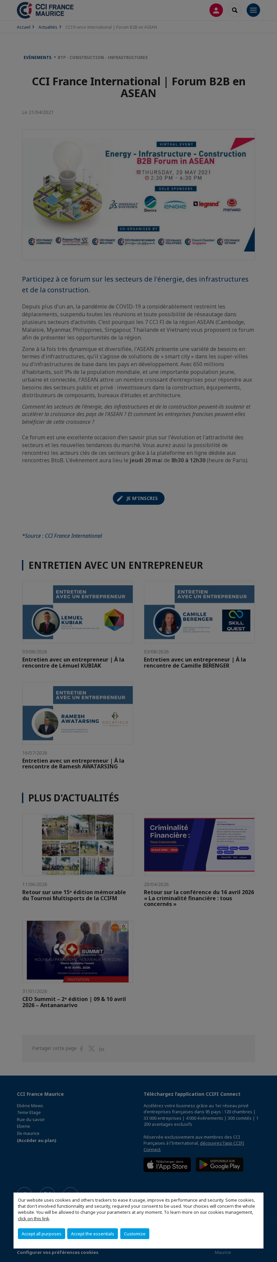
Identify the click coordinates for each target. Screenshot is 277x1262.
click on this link (33, 1218)
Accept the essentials (92, 1234)
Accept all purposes (41, 1234)
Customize (135, 1234)
